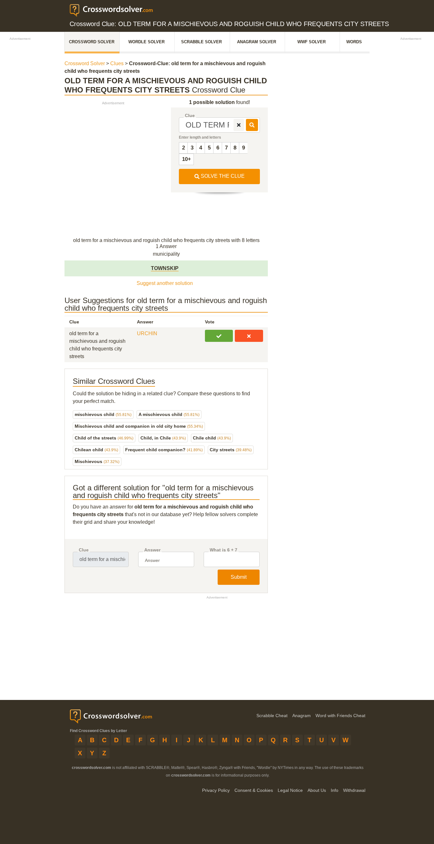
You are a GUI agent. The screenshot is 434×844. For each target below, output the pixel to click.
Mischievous (97, 461)
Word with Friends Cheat (340, 715)
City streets (231, 449)
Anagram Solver (256, 41)
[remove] (239, 125)
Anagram (301, 715)
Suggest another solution (165, 283)
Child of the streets (104, 437)
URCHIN (147, 333)
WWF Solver (311, 41)
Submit (239, 577)
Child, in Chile (163, 437)
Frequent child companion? (164, 449)
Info (334, 790)
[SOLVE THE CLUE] (252, 125)
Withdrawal (354, 790)
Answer (152, 550)
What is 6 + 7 (223, 550)
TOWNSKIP (165, 268)
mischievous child (103, 414)
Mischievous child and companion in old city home (139, 426)
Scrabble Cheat (272, 715)
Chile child (212, 437)
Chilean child (96, 449)
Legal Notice (290, 790)
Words (354, 41)
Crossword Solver (91, 41)
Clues (117, 63)
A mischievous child (169, 414)
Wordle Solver (146, 41)
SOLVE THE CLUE (222, 176)
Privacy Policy (216, 790)
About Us (317, 790)
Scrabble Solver (201, 41)
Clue (190, 116)
